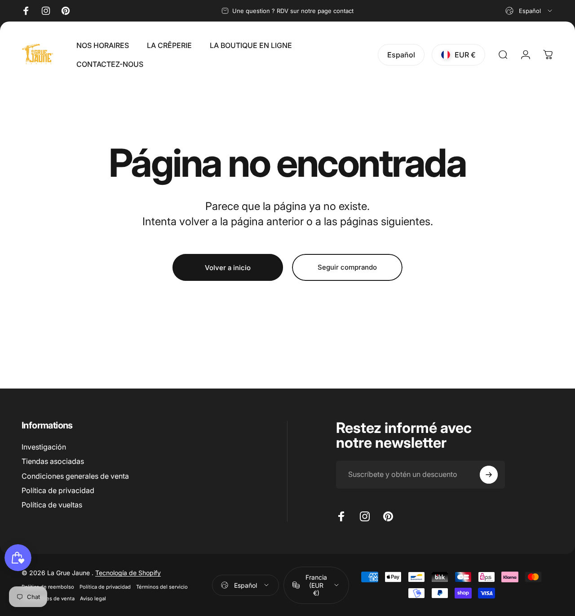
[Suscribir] (489, 475)
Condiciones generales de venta (75, 476)
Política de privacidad (58, 490)
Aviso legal (93, 598)
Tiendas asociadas (53, 461)
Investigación (44, 446)
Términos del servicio (162, 586)
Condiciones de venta (48, 598)
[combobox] (529, 11)
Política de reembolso (48, 586)
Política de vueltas (52, 504)
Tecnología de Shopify (128, 572)
